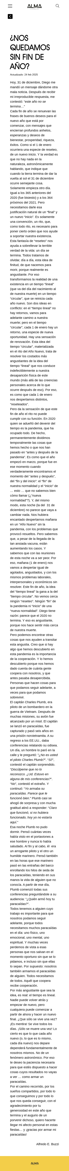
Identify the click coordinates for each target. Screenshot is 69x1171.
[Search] (58, 6)
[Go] (10, 16)
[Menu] (10, 6)
